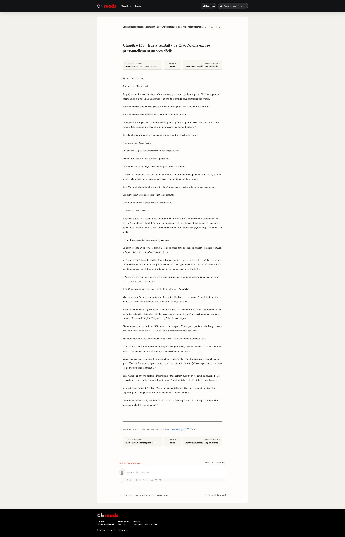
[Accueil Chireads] (106, 6)
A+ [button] (212, 27)
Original (138, 6)
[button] (208, 6)
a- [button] (219, 27)
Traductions (127, 6)
